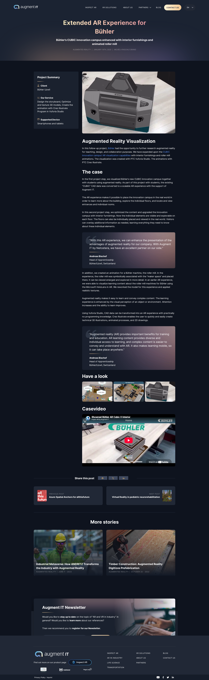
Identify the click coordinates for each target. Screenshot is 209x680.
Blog (165, 653)
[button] (189, 7)
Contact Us (169, 658)
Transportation (115, 667)
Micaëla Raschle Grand (125, 49)
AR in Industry (114, 658)
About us (141, 658)
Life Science (113, 663)
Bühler (111, 148)
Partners (141, 663)
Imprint (49, 677)
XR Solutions (143, 653)
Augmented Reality (82, 49)
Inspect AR (112, 653)
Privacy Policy (39, 677)
